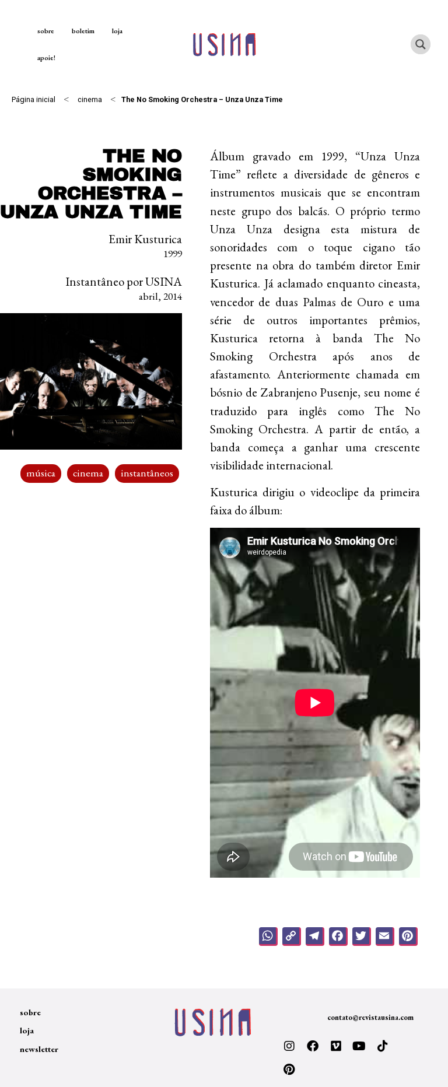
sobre (45, 31)
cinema (90, 99)
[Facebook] (312, 1046)
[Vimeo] (336, 1046)
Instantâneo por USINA (123, 281)
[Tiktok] (382, 1046)
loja (117, 31)
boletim (83, 31)
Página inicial (33, 99)
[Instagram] (289, 1046)
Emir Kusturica (145, 239)
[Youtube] (359, 1046)
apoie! (46, 57)
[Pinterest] (289, 1069)
